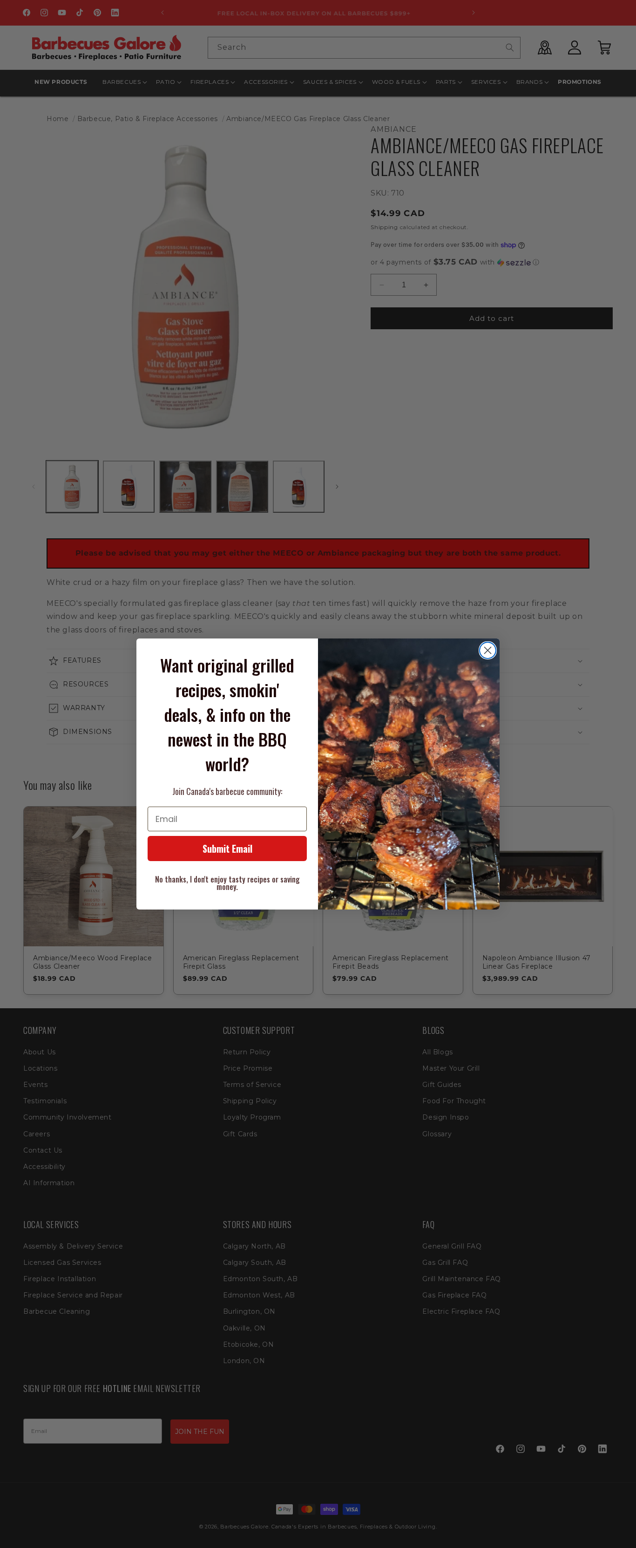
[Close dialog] (488, 650)
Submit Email (227, 848)
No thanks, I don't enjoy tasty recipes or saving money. (227, 883)
